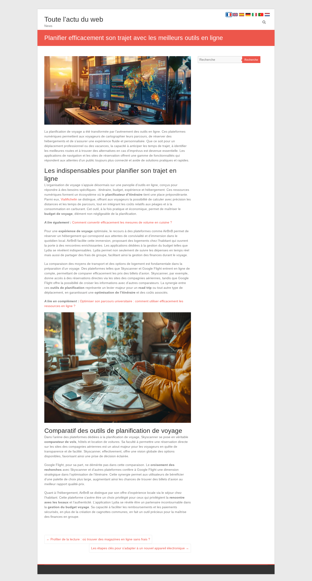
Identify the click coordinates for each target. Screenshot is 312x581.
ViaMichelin (69, 199)
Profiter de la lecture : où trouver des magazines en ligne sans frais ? (98, 539)
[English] (235, 14)
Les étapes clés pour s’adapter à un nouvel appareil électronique (140, 548)
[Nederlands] (267, 14)
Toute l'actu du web (73, 19)
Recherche (251, 59)
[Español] (241, 14)
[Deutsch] (248, 14)
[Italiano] (254, 14)
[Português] (261, 14)
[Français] (229, 14)
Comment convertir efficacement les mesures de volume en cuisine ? (122, 222)
